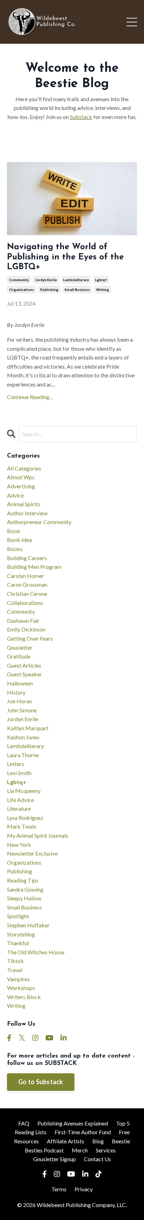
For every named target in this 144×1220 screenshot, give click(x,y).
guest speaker (24, 674)
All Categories (24, 468)
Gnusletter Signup (54, 1159)
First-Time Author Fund (83, 1132)
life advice (20, 799)
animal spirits (23, 504)
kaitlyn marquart (28, 728)
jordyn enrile (46, 280)
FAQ (23, 1123)
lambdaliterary (76, 280)
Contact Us (97, 1159)
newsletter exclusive (32, 853)
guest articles (24, 665)
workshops (21, 987)
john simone (22, 710)
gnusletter (20, 647)
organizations (21, 289)
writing (102, 289)
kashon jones (23, 737)
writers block (24, 997)
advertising (21, 486)
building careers (27, 558)
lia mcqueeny (24, 790)
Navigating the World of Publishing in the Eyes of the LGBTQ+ (65, 257)
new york (19, 844)
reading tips (22, 880)
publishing (49, 289)
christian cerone (27, 593)
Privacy (83, 1189)
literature (19, 808)
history (16, 692)
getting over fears (30, 638)
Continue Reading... (29, 396)
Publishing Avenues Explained (72, 1123)
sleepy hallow (24, 898)
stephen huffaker (28, 925)
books (15, 548)
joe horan (19, 701)
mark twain (21, 826)
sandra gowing (25, 889)
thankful (18, 943)
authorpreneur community (39, 521)
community (19, 280)
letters (15, 763)
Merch (80, 1150)
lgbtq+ (101, 280)
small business (77, 289)
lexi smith (19, 772)
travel (14, 970)
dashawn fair (23, 620)
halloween (20, 683)
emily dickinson (26, 629)
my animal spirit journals (37, 835)
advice (15, 495)
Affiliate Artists (65, 1141)
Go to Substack (40, 1082)
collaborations (25, 602)
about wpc (21, 477)
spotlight (18, 916)
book (13, 531)
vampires (18, 979)
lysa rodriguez (25, 817)
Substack (81, 116)
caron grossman (27, 584)
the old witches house (35, 952)
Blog (98, 1141)
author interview (27, 513)
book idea (19, 539)
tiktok (15, 960)
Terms (58, 1189)
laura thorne (23, 755)
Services (106, 1150)
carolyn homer (25, 575)
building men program (34, 566)
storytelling (21, 934)
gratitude (18, 656)
